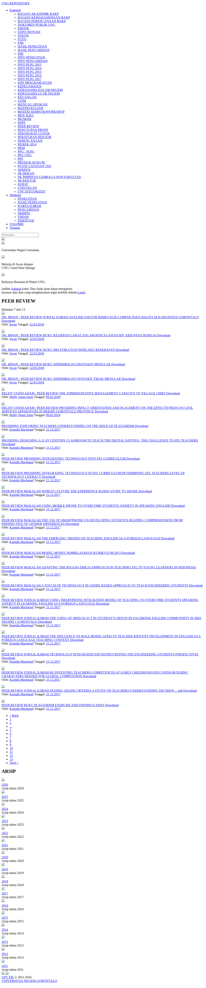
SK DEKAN (26, 173)
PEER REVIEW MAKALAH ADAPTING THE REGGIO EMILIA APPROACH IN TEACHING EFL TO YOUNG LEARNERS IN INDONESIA (99, 567)
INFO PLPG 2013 (29, 64)
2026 (5, 784)
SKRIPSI (24, 213)
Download (8, 320)
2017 (5, 893)
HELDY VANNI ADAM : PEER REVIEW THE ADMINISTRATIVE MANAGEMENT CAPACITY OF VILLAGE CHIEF (84, 393)
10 (11, 748)
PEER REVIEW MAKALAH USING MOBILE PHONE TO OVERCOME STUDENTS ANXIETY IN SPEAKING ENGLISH (86, 505)
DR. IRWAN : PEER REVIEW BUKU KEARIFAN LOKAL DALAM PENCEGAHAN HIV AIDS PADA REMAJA (79, 335)
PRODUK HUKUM (31, 162)
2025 (5, 796)
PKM (21, 148)
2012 (5, 954)
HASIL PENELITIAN (32, 46)
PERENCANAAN (30, 140)
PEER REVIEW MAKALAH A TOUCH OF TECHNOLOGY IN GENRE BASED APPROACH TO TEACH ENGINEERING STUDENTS (95, 585)
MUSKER (24, 119)
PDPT (22, 122)
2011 (5, 966)
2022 (5, 833)
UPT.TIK (8, 977)
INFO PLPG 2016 (29, 75)
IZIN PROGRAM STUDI (35, 82)
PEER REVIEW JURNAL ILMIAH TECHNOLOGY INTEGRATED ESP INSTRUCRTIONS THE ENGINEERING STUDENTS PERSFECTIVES (100, 654)
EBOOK (23, 28)
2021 (5, 845)
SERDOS (24, 169)
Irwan (13, 324)
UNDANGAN (27, 188)
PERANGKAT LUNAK (34, 133)
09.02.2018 (53, 397)
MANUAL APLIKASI (32, 104)
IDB (20, 53)
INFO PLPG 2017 (29, 79)
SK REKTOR (27, 180)
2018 (5, 881)
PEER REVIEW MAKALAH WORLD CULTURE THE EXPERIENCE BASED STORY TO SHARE (70, 491)
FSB (21, 43)
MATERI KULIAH (30, 108)
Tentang (15, 227)
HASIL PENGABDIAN (33, 50)
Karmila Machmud (21, 429)
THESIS (23, 217)
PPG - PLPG (26, 151)
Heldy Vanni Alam (21, 397)
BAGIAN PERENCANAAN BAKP (42, 21)
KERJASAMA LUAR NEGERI (39, 93)
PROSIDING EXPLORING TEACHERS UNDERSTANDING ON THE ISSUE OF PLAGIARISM (68, 426)
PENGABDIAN (28, 209)
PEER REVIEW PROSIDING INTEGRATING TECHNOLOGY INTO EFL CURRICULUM (64, 458)
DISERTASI (26, 220)
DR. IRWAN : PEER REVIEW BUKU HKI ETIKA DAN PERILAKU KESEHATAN (59, 349)
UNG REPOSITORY (16, 3)
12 (11, 755)
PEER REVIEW (28, 126)
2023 (5, 821)
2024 (5, 809)
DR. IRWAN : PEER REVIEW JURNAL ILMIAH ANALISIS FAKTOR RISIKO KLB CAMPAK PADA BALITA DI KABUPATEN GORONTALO (100, 317)
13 (11, 759)
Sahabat (16, 288)
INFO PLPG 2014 (29, 68)
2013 (5, 941)
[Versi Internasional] (3, 239)
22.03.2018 (37, 324)
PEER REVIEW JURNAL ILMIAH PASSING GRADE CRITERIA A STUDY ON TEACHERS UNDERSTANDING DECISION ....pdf (92, 690)
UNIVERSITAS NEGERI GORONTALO (29, 981)
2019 (5, 869)
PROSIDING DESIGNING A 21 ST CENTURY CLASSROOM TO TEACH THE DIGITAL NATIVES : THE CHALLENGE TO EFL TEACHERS (100, 440)
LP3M (22, 101)
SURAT (23, 184)
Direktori (15, 195)
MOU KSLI (25, 115)
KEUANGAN (27, 97)
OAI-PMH (17, 224)
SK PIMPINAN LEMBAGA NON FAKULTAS (49, 177)
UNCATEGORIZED (31, 191)
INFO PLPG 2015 (29, 72)
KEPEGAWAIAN (29, 86)
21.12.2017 (53, 429)
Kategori (15, 10)
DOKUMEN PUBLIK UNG (36, 24)
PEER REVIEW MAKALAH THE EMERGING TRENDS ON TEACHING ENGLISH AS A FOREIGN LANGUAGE (81, 538)
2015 (5, 917)
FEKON (23, 35)
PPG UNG (25, 155)
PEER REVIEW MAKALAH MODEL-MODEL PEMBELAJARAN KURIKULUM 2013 (62, 553)
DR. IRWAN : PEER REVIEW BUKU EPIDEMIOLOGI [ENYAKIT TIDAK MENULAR (62, 378)
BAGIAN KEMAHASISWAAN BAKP (44, 17)
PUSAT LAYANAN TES (34, 166)
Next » (14, 762)
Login (81, 292)
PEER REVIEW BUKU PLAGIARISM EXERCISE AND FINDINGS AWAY (53, 705)
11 (11, 752)
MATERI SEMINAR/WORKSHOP (41, 111)
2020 (5, 857)
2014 (5, 929)
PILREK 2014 (27, 144)
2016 (5, 905)
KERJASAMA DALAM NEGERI (40, 90)
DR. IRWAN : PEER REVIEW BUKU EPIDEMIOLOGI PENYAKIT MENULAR (56, 364)
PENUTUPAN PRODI (33, 130)
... (11, 726)
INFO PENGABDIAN (33, 61)
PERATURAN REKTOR (34, 137)
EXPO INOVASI (29, 32)
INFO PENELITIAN (31, 57)
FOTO (22, 39)
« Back (14, 715)
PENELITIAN (27, 198)
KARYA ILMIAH (29, 206)
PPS (20, 159)
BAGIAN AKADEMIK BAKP (38, 14)
